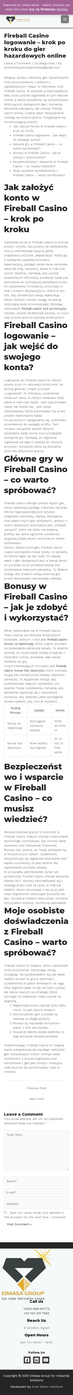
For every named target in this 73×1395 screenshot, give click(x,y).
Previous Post (36, 1088)
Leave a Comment (17, 63)
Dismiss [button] (62, 9)
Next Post (36, 1099)
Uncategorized (44, 63)
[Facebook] (27, 1360)
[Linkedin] (36, 1360)
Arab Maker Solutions (47, 1387)
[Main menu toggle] (65, 19)
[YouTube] (45, 1360)
